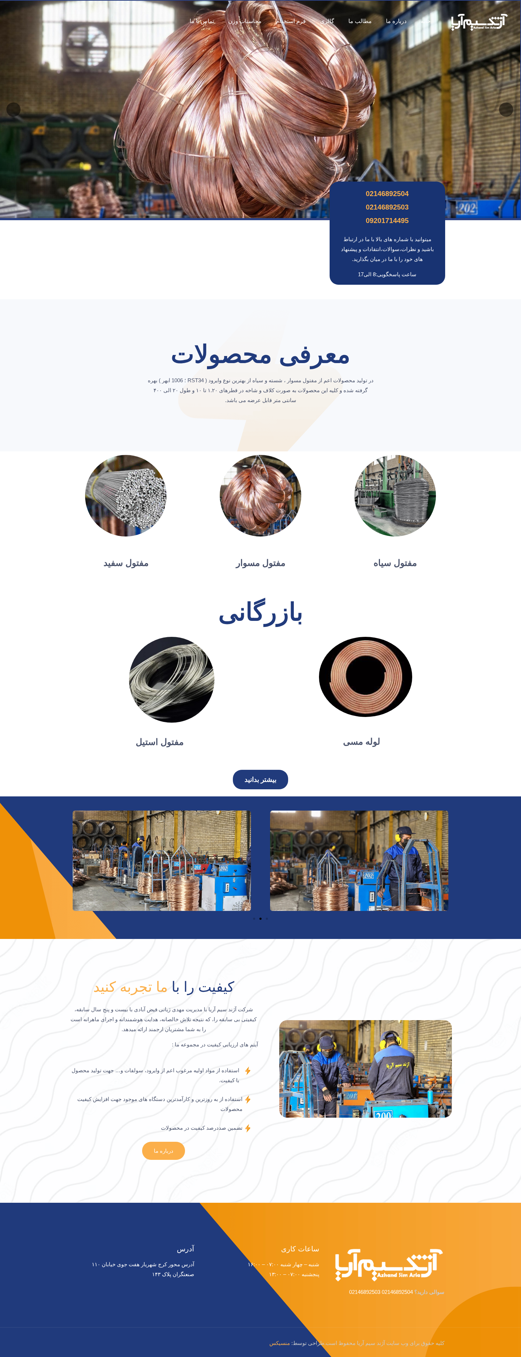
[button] (260, 779)
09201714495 (387, 220)
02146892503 (387, 207)
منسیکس (279, 1343)
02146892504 (387, 194)
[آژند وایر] (478, 21)
